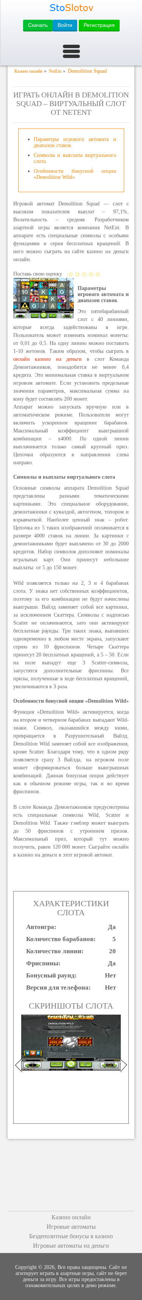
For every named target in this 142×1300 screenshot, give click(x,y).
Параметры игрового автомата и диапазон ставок (75, 142)
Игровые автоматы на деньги (71, 1245)
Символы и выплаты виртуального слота (75, 158)
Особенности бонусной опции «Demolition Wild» (75, 174)
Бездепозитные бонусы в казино (71, 1236)
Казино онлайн (71, 1217)
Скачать (38, 25)
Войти (65, 25)
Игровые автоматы (71, 1226)
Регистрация (99, 25)
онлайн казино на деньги (47, 359)
